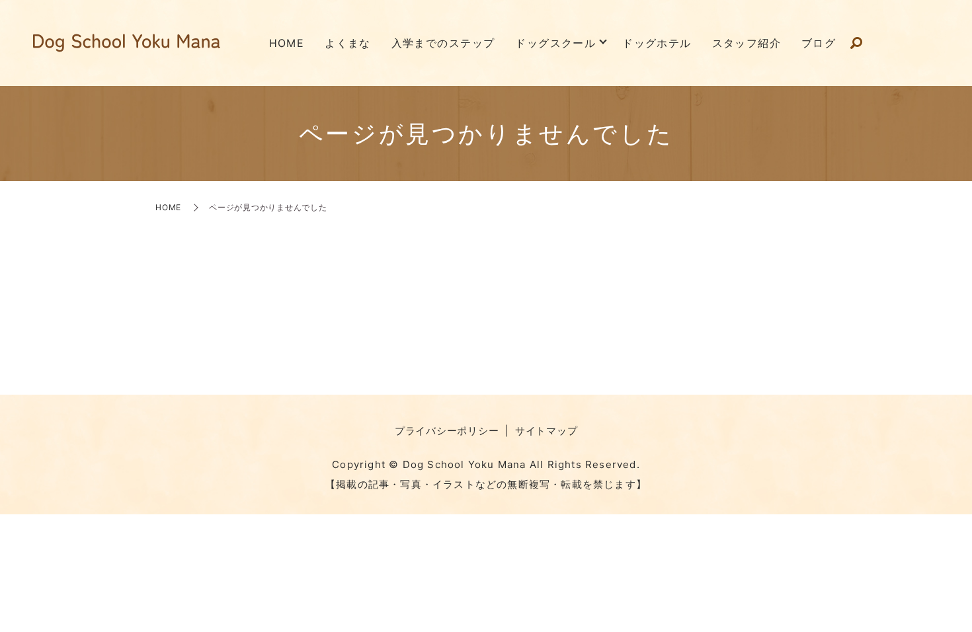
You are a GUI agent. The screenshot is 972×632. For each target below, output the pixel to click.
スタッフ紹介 (747, 43)
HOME (287, 43)
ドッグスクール (555, 43)
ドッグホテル (657, 43)
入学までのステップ (443, 43)
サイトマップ (546, 430)
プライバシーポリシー (447, 430)
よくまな (348, 43)
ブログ (818, 43)
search (856, 44)
